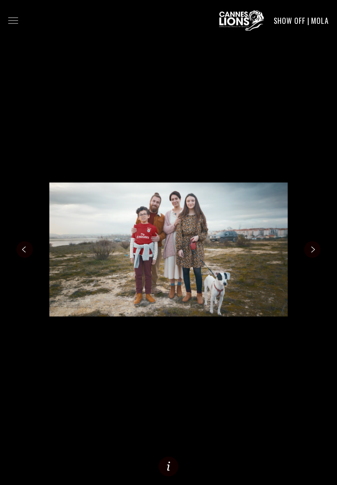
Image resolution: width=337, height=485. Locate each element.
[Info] (168, 466)
